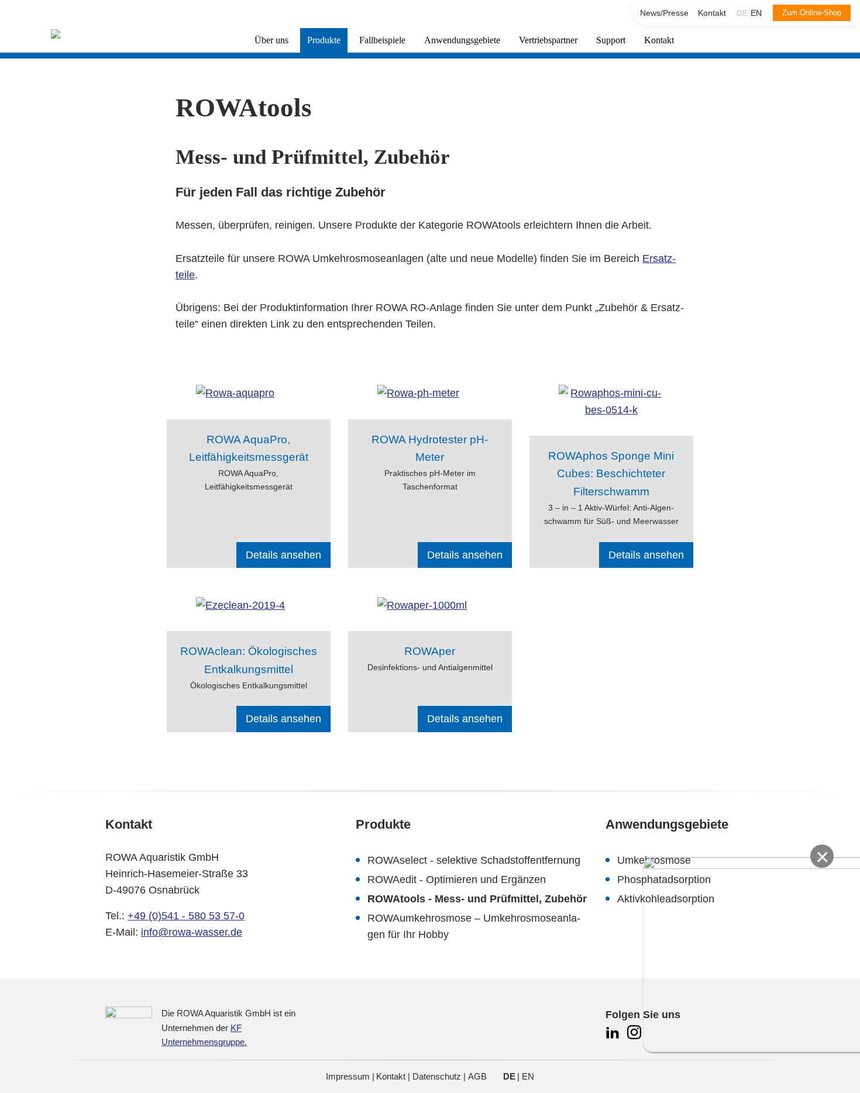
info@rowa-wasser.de (191, 932)
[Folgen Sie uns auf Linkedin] (614, 1038)
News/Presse (664, 13)
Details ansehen (283, 555)
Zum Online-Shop (811, 12)
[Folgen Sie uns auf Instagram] (634, 1038)
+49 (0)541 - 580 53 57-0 (186, 916)
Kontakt (712, 13)
